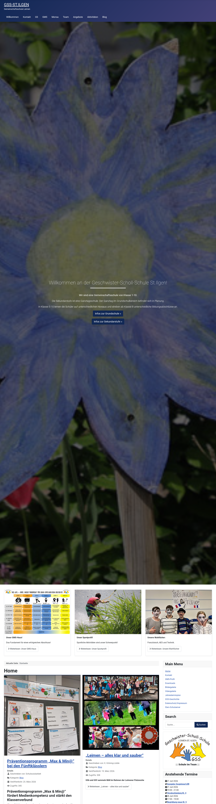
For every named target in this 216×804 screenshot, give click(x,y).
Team (66, 17)
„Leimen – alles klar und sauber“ (115, 755)
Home (167, 671)
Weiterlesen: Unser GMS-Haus (23, 649)
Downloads (170, 683)
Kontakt (27, 17)
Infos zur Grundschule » (108, 313)
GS (36, 17)
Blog (104, 17)
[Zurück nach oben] (211, 799)
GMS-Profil (170, 679)
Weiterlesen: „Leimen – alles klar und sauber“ (109, 786)
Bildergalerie (170, 687)
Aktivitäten (92, 17)
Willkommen (12, 17)
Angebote (78, 17)
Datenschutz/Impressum (176, 703)
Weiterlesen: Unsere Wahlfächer (165, 649)
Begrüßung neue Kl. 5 (177, 802)
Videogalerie (170, 691)
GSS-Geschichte (172, 699)
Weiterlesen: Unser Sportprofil (93, 649)
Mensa (55, 17)
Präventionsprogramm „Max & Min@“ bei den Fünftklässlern (40, 763)
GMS (44, 17)
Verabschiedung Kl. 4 (176, 793)
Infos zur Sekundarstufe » (108, 321)
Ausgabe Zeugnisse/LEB (178, 784)
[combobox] (180, 725)
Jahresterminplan (173, 695)
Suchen (202, 725)
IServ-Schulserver (172, 707)
